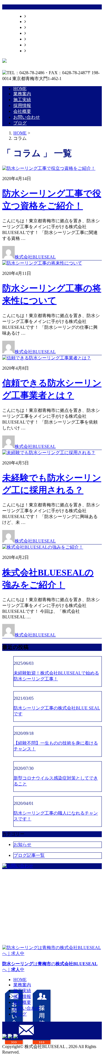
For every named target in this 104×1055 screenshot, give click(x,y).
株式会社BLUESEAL (35, 257)
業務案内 (35, 21)
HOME (32, 16)
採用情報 (35, 33)
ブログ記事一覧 (29, 855)
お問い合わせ (39, 45)
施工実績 (35, 27)
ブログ (32, 50)
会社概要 (35, 39)
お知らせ (22, 844)
